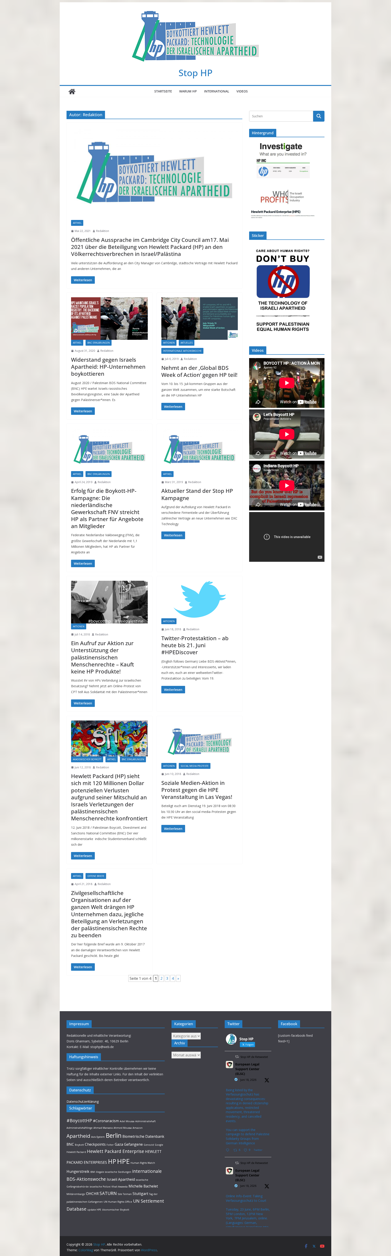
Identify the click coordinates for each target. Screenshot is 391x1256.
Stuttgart (140, 1193)
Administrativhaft (145, 1121)
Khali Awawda (120, 1186)
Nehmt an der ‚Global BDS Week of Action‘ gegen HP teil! (199, 371)
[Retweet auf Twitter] (236, 1056)
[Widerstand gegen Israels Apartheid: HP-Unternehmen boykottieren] (109, 318)
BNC (70, 1144)
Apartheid (78, 1135)
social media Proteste (195, 765)
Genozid (149, 1144)
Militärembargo (76, 1194)
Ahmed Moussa (123, 1127)
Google (159, 1144)
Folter (110, 1144)
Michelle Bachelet (143, 1186)
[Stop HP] (72, 91)
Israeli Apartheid (121, 1179)
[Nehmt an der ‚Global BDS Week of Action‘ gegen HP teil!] (199, 318)
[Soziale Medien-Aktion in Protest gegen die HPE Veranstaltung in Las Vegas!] (199, 741)
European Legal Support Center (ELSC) (247, 1069)
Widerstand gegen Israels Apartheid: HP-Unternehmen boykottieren (108, 366)
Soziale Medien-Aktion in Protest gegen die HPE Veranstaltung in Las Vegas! (196, 789)
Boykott (79, 1144)
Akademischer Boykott (87, 759)
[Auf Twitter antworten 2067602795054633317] (228, 1150)
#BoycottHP (79, 1120)
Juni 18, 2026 (248, 1080)
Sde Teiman (125, 1194)
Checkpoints (95, 1144)
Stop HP (195, 72)
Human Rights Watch (143, 1162)
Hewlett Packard (76, 1152)
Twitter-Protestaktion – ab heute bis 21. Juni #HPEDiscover (195, 645)
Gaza (119, 1144)
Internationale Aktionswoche (182, 350)
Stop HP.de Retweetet (254, 1057)
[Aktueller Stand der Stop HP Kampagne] (199, 449)
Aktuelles (187, 342)
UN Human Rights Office (118, 1201)
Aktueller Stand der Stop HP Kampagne (197, 494)
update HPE (94, 1209)
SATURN (108, 1193)
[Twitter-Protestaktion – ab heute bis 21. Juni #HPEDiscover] (199, 599)
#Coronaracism (106, 1120)
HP (112, 1161)
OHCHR (92, 1193)
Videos (242, 91)
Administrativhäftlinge (80, 1127)
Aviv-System (98, 1136)
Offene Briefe (95, 876)
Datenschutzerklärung (83, 1101)
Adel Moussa (127, 1121)
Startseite (163, 91)
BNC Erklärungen (98, 342)
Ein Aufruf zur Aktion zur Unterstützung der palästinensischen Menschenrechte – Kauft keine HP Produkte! (102, 657)
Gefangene (133, 1144)
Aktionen (169, 342)
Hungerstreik (78, 1171)
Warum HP (188, 91)
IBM (92, 1171)
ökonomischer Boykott (115, 1209)
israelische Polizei (100, 1186)
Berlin (114, 1135)
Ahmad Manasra (103, 1127)
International (216, 91)
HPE (123, 1161)
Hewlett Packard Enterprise (115, 1151)
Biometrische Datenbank (143, 1136)
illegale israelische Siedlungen (113, 1171)
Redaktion (102, 231)
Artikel (77, 222)
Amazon (138, 1127)
